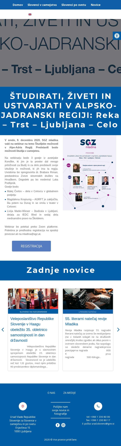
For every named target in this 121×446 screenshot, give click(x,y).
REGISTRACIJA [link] (31, 255)
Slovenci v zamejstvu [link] (42, 5)
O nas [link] (51, 402)
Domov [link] (18, 5)
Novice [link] (96, 5)
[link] (117, 36)
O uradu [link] (18, 14)
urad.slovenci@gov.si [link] (103, 433)
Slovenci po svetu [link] (73, 5)
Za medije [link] (69, 402)
